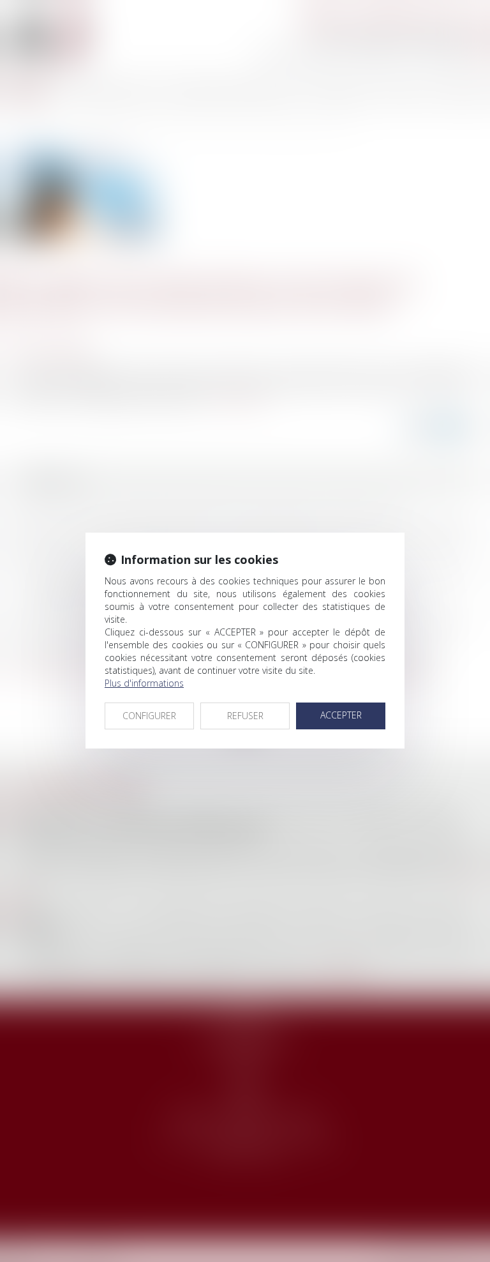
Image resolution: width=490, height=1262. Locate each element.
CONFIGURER (149, 716)
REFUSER (245, 716)
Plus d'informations (144, 683)
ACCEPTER (341, 715)
